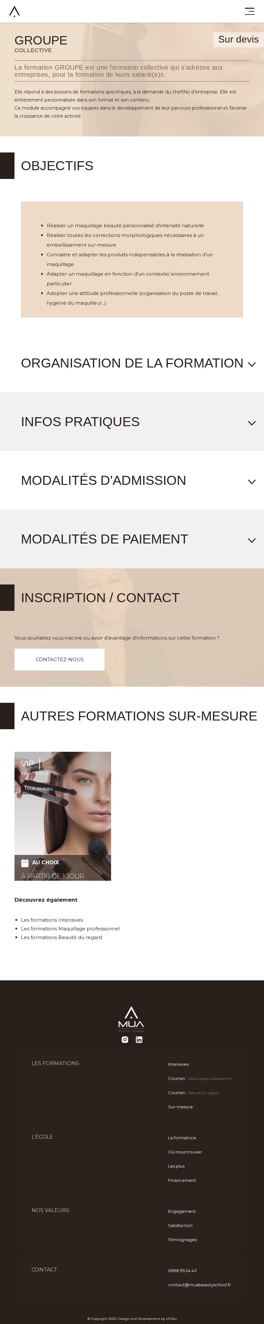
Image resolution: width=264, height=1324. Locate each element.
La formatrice (182, 1137)
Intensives (178, 1064)
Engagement (182, 1211)
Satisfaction (180, 1225)
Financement (182, 1180)
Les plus (176, 1166)
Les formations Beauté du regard (61, 937)
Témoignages (182, 1239)
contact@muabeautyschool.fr (199, 1284)
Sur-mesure (180, 1106)
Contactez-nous (60, 659)
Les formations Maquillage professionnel (70, 929)
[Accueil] (14, 11)
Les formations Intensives (52, 920)
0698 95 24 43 (182, 1270)
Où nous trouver (185, 1151)
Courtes (199, 1078)
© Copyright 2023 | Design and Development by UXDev (132, 1319)
